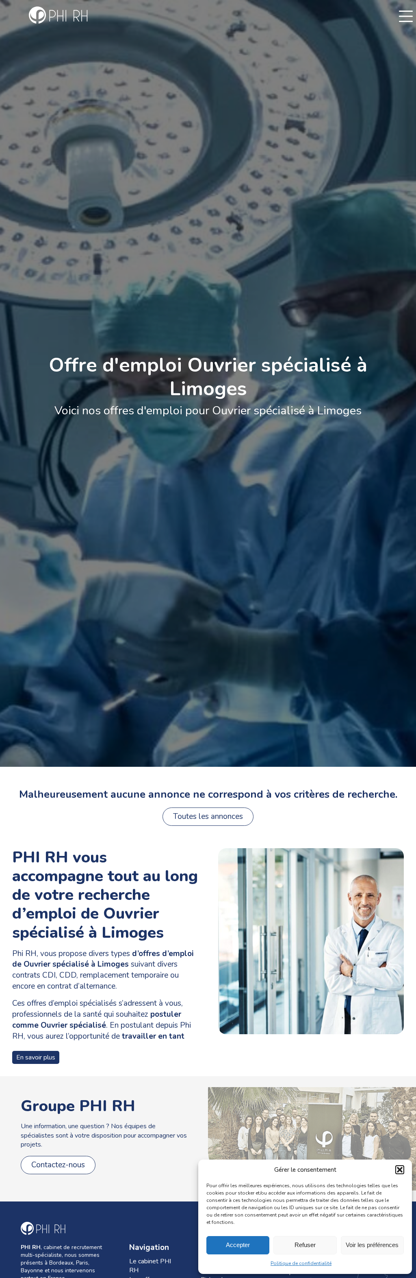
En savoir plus (35, 1057)
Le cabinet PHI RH (150, 1266)
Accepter (238, 1244)
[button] (400, 1170)
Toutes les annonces (208, 816)
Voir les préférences (372, 1244)
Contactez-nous (58, 1165)
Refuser (305, 1244)
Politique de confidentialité (301, 1263)
